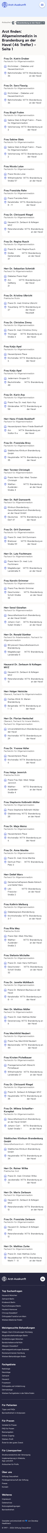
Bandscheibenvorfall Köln (12, 1342)
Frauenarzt (6, 1383)
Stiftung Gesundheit (10, 1476)
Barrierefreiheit (8, 1510)
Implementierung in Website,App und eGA (13, 1459)
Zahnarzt (5, 1376)
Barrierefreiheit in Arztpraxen (13, 1413)
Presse (4, 1483)
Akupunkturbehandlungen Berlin (15, 1335)
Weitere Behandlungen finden (14, 1356)
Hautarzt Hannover (9, 1309)
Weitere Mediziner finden (12, 1320)
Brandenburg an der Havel (28, 23)
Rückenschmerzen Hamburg (13, 1353)
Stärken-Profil (7, 1439)
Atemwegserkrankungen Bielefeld (15, 1349)
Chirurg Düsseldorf (9, 1313)
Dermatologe (7, 1390)
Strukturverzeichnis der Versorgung (16, 1455)
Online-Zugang (8, 1436)
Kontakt (5, 1487)
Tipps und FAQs (8, 1409)
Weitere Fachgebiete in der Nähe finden (18, 1393)
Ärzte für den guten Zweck (12, 1443)
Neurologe (6, 1372)
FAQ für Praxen (8, 1428)
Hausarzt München (9, 1295)
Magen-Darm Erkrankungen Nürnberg (17, 1332)
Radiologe (6, 1369)
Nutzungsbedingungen (11, 1506)
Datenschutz (7, 1503)
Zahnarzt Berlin (8, 1299)
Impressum (6, 1499)
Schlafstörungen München (12, 1339)
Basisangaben (7, 1432)
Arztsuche (6, 22)
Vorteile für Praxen (9, 1425)
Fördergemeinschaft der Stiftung (15, 1480)
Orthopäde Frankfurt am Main (14, 1316)
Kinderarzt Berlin (8, 1302)
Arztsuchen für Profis (10, 1464)
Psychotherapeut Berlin (11, 1306)
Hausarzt (5, 1379)
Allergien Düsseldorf (10, 1346)
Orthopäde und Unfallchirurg (13, 1386)
